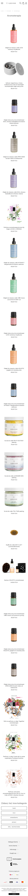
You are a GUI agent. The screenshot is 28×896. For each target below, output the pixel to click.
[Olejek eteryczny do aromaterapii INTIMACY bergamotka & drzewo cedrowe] (14, 391)
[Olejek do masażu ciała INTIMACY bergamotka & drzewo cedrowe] (14, 250)
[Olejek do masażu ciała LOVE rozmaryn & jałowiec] (14, 35)
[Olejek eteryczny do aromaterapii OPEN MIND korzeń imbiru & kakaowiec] (14, 672)
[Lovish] (11, 3)
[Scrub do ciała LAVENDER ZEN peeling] (14, 463)
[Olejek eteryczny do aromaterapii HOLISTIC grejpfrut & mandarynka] (14, 636)
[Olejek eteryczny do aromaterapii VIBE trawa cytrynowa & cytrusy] (14, 601)
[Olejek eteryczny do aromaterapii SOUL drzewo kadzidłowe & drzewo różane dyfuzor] (14, 107)
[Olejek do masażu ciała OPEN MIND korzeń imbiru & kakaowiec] (14, 144)
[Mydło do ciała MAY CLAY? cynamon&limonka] (14, 532)
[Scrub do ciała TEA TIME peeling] (14, 498)
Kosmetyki (8, 10)
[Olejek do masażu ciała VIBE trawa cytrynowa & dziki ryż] (14, 285)
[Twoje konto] (26, 3)
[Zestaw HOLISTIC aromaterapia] (14, 567)
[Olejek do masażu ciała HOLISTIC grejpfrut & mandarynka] (14, 356)
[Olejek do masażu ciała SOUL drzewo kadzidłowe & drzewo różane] (14, 179)
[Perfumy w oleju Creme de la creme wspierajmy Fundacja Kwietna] (14, 744)
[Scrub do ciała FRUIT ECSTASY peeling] (14, 428)
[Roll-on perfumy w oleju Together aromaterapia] (14, 708)
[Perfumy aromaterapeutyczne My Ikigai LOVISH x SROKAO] (14, 215)
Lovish (2, 10)
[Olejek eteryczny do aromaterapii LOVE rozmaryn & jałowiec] (14, 320)
